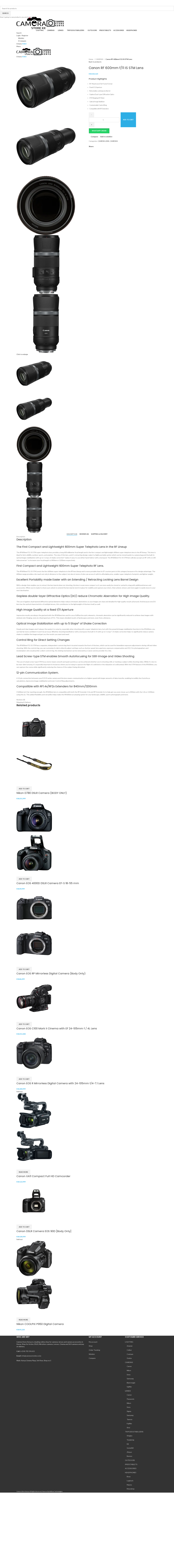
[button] (99, 130)
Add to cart (128, 120)
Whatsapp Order (99, 131)
